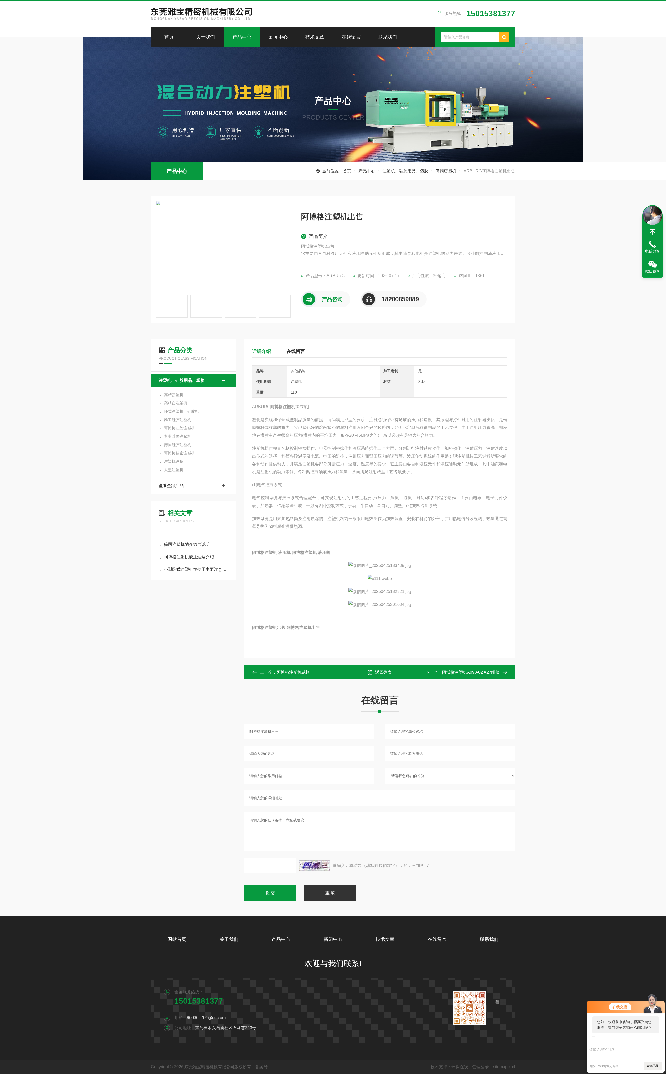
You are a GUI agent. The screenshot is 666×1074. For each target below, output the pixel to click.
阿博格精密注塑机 (179, 453)
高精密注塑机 (175, 403)
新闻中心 (278, 37)
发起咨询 (653, 1066)
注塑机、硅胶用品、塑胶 (405, 171)
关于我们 (205, 37)
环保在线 (459, 1067)
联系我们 (387, 37)
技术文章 (314, 37)
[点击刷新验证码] (314, 865)
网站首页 (177, 939)
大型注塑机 (173, 469)
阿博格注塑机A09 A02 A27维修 (470, 672)
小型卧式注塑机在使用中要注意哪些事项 (196, 569)
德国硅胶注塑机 (177, 444)
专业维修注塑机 (177, 436)
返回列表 (383, 672)
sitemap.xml (504, 1067)
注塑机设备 (173, 461)
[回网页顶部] (652, 232)
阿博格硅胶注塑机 (179, 428)
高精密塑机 (446, 171)
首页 (169, 37)
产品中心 (242, 37)
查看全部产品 (171, 485)
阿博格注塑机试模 (293, 672)
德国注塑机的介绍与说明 (187, 544)
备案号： (263, 1067)
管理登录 (480, 1067)
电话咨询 (652, 251)
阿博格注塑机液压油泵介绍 (189, 557)
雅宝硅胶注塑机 (177, 419)
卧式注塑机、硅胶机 (181, 411)
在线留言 (351, 37)
